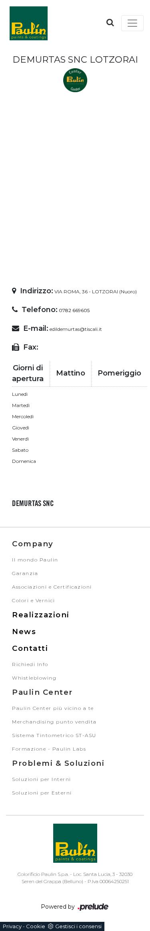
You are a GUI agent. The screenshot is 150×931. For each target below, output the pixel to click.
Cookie (35, 926)
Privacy (12, 926)
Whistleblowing (34, 678)
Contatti (30, 648)
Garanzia (25, 573)
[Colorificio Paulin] (28, 23)
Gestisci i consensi (78, 926)
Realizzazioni (41, 614)
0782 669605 (74, 310)
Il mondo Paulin (35, 560)
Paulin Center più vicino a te (53, 708)
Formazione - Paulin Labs (49, 749)
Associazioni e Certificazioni (52, 587)
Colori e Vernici (33, 600)
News (24, 631)
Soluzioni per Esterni (42, 793)
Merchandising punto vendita (54, 722)
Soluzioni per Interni (41, 779)
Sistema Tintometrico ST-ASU (54, 735)
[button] (110, 22)
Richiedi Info (30, 664)
